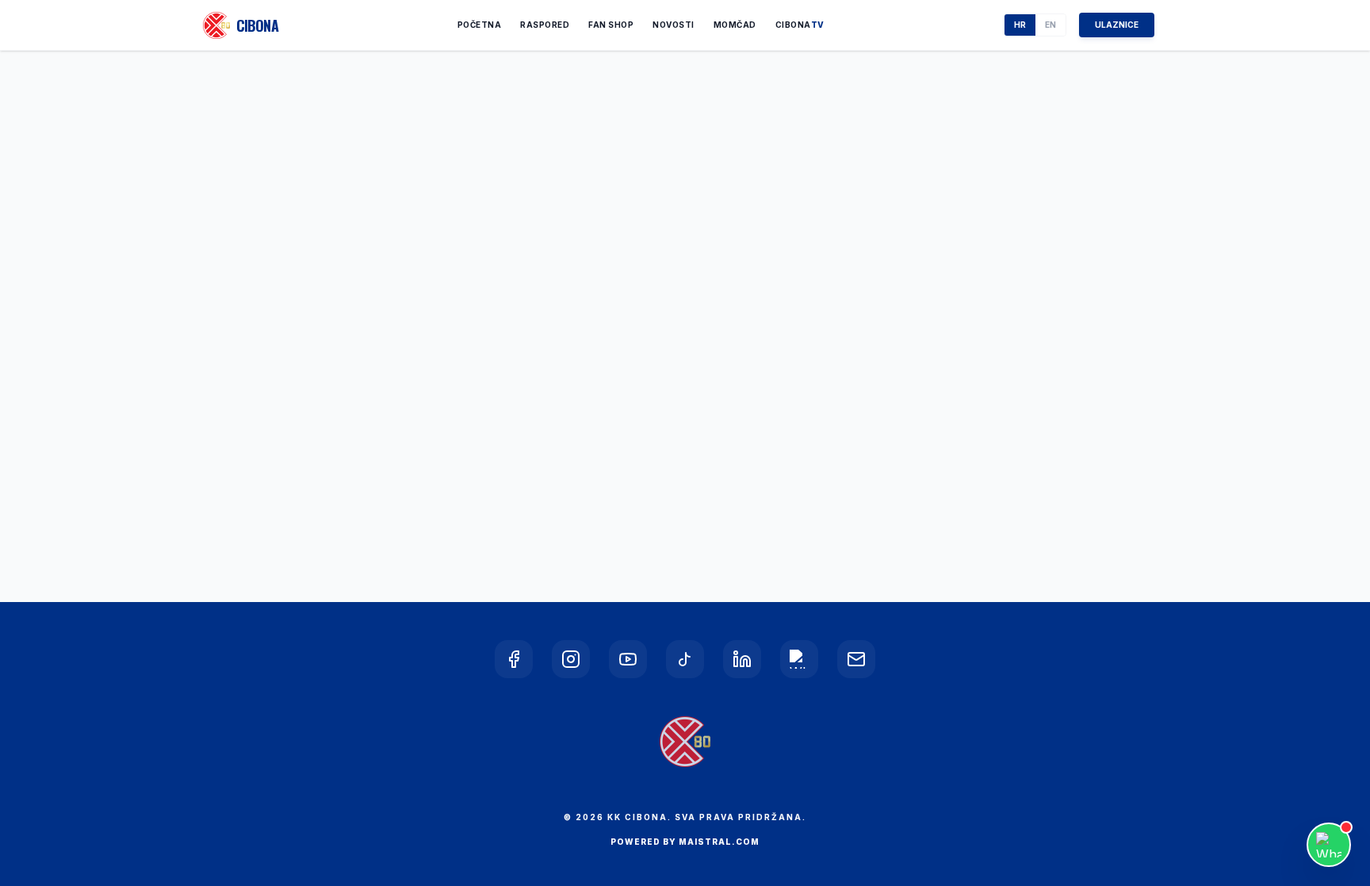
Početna (479, 24)
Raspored (544, 24)
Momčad (735, 24)
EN (1050, 24)
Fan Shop (610, 24)
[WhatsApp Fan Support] (1329, 845)
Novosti (673, 24)
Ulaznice (1116, 24)
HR (1020, 24)
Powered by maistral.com (685, 841)
